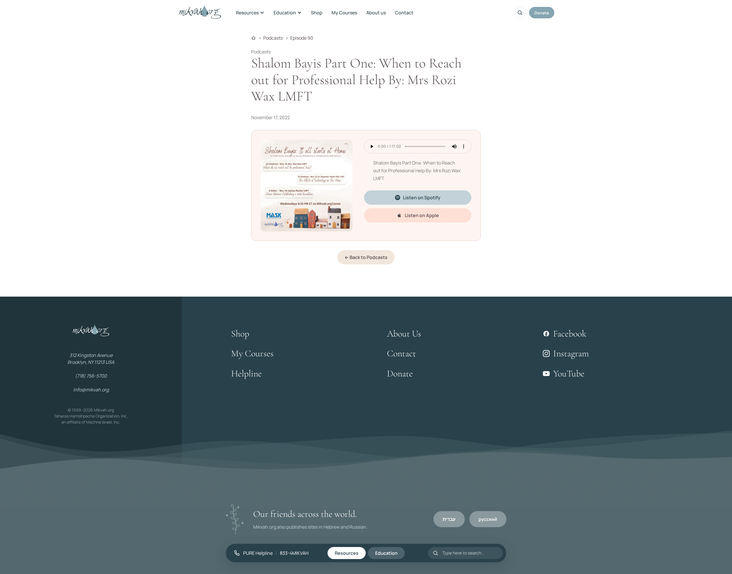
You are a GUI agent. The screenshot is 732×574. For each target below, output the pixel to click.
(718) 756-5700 (91, 376)
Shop (316, 12)
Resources (247, 12)
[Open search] (520, 12)
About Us (404, 333)
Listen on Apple (422, 215)
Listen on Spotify (421, 197)
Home (253, 38)
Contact (404, 12)
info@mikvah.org (91, 389)
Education (285, 12)
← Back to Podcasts (366, 257)
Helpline (246, 373)
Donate (542, 13)
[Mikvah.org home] (200, 13)
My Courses (344, 12)
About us (376, 12)
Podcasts (273, 38)
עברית (449, 519)
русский (488, 519)
